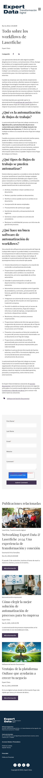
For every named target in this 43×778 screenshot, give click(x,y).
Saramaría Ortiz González (11, 553)
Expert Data (6, 48)
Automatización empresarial (12, 597)
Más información (10, 568)
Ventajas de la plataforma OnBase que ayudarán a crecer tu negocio (20, 673)
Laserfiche (5, 530)
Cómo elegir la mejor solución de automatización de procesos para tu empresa (20, 608)
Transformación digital (18, 530)
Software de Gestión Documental (18, 399)
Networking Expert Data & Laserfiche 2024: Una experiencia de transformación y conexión (21, 541)
